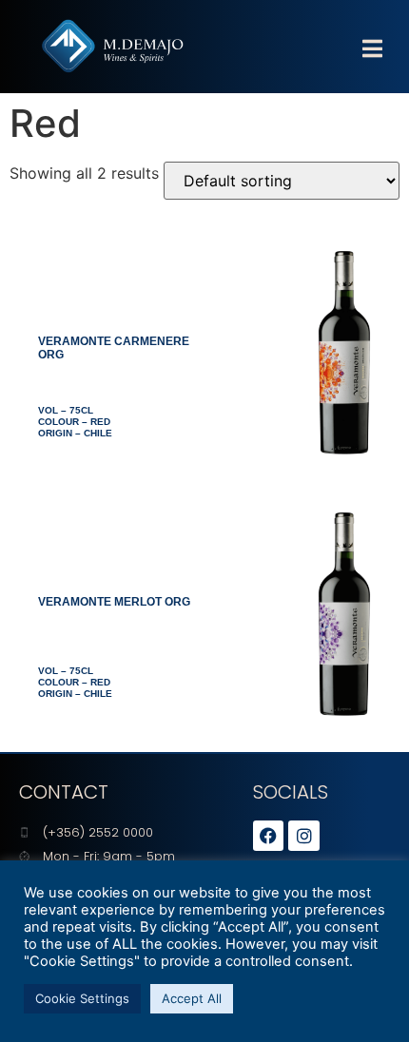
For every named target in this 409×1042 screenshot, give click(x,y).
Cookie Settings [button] (82, 998)
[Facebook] (268, 835)
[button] (372, 49)
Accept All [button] (192, 998)
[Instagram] (303, 835)
